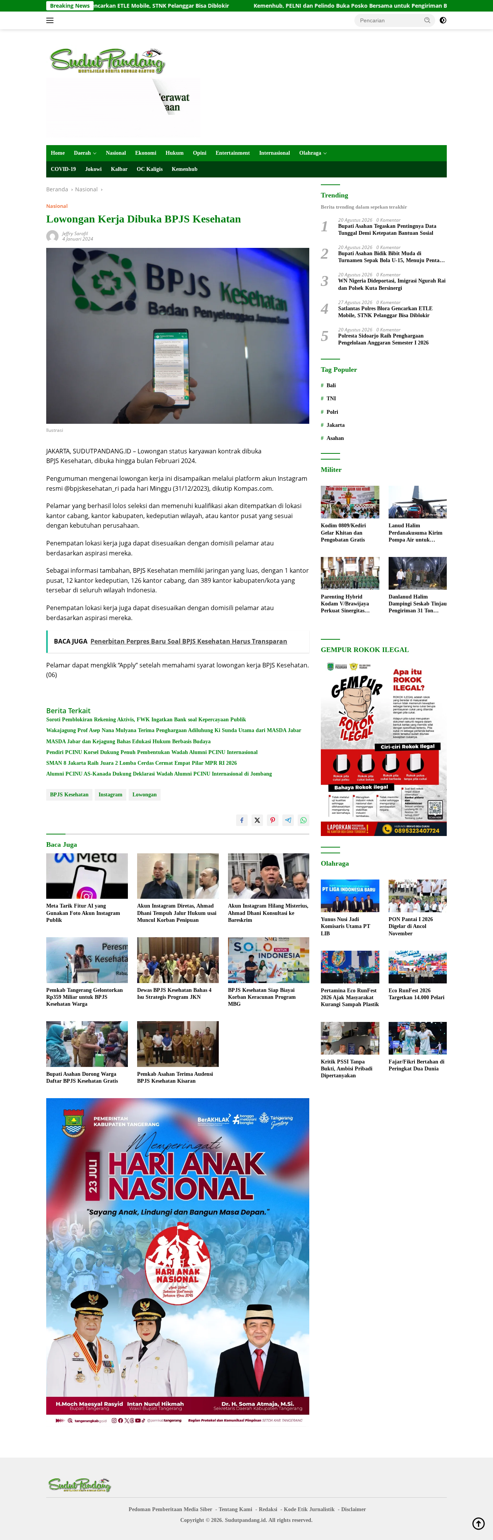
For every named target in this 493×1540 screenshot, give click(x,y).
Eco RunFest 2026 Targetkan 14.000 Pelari (416, 994)
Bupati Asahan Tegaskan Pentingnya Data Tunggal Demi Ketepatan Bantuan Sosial (387, 229)
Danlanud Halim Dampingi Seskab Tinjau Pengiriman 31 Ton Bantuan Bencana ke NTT (418, 604)
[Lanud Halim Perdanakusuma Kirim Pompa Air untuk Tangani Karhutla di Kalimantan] (418, 502)
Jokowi (93, 169)
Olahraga (310, 153)
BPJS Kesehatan (69, 795)
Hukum (175, 153)
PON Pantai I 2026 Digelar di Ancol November (411, 926)
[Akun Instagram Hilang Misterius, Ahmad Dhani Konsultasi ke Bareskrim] (269, 876)
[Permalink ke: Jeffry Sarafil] (52, 235)
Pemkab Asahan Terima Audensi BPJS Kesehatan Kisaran (175, 1077)
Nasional (116, 153)
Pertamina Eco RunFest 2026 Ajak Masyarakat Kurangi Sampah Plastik (350, 997)
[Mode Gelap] (443, 20)
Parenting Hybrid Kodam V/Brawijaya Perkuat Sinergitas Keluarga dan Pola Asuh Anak (349, 604)
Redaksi (268, 1509)
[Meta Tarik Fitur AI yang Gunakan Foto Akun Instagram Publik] (87, 876)
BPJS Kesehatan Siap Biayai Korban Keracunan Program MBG (262, 997)
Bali (331, 385)
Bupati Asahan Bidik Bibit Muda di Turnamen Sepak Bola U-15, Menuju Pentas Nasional (389, 257)
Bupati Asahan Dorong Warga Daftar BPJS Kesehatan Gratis (82, 1077)
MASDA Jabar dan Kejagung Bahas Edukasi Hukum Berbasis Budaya (128, 741)
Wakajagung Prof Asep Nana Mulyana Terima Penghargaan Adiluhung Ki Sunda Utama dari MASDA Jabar (173, 730)
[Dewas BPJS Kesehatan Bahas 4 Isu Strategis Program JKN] (178, 960)
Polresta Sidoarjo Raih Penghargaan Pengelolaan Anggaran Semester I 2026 (383, 339)
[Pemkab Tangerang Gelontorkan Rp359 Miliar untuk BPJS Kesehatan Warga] (87, 960)
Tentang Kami (235, 1509)
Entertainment (233, 153)
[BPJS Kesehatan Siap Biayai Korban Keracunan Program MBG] (269, 960)
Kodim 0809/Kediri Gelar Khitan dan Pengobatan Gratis (343, 532)
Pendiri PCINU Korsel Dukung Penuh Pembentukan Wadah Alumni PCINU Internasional (152, 752)
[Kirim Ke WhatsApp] (303, 820)
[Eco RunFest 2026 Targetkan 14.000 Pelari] (418, 967)
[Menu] (51, 20)
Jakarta (336, 425)
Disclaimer (353, 1509)
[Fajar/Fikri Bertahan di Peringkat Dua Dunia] (418, 1038)
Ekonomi (145, 153)
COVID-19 (63, 169)
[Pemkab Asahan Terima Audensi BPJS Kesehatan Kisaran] (178, 1044)
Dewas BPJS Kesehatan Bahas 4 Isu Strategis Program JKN (174, 993)
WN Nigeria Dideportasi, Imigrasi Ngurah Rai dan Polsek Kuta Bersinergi (392, 284)
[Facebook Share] (242, 820)
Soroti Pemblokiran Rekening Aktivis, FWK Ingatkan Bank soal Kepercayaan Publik (146, 719)
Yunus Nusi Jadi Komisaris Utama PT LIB (345, 926)
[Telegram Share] (288, 820)
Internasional (274, 153)
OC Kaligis (150, 169)
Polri (332, 412)
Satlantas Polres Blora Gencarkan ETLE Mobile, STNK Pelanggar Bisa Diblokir (385, 312)
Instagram (110, 795)
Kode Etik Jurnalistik (309, 1509)
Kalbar (119, 169)
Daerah (82, 153)
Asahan (335, 438)
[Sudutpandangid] (109, 60)
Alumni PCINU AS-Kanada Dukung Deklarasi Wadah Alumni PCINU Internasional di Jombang (159, 774)
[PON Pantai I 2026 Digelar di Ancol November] (418, 896)
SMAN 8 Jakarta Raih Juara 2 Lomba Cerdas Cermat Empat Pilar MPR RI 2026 (141, 763)
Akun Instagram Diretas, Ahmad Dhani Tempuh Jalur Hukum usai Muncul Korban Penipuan (176, 913)
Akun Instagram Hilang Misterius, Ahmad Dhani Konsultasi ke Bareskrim (268, 913)
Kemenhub (185, 169)
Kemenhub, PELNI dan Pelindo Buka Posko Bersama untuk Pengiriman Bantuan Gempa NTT (304, 5)
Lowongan (144, 795)
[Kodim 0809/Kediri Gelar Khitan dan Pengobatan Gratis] (350, 502)
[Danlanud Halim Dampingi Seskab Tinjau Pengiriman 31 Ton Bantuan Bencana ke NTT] (418, 573)
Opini (199, 153)
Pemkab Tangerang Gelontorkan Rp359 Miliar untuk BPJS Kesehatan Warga (84, 997)
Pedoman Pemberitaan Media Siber (170, 1509)
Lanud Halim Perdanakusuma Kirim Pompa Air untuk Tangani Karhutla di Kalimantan (416, 533)
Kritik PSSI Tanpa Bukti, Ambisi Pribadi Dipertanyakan (346, 1069)
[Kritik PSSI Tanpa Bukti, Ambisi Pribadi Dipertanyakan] (350, 1038)
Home (58, 153)
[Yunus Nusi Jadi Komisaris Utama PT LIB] (350, 896)
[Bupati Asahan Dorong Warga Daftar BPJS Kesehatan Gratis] (87, 1044)
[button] (427, 20)
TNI (331, 398)
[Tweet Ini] (257, 820)
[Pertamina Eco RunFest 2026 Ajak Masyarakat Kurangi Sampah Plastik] (350, 967)
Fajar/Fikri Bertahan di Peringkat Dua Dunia (416, 1065)
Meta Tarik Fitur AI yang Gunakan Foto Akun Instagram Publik (83, 913)
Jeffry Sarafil (75, 233)
